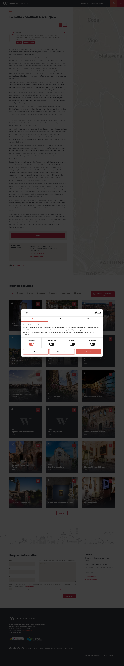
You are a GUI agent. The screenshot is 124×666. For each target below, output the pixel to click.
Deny (36, 352)
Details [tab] (62, 319)
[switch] (51, 344)
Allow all (88, 352)
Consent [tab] (34, 319)
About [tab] (89, 319)
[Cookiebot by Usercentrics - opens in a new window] (93, 313)
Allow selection (62, 352)
